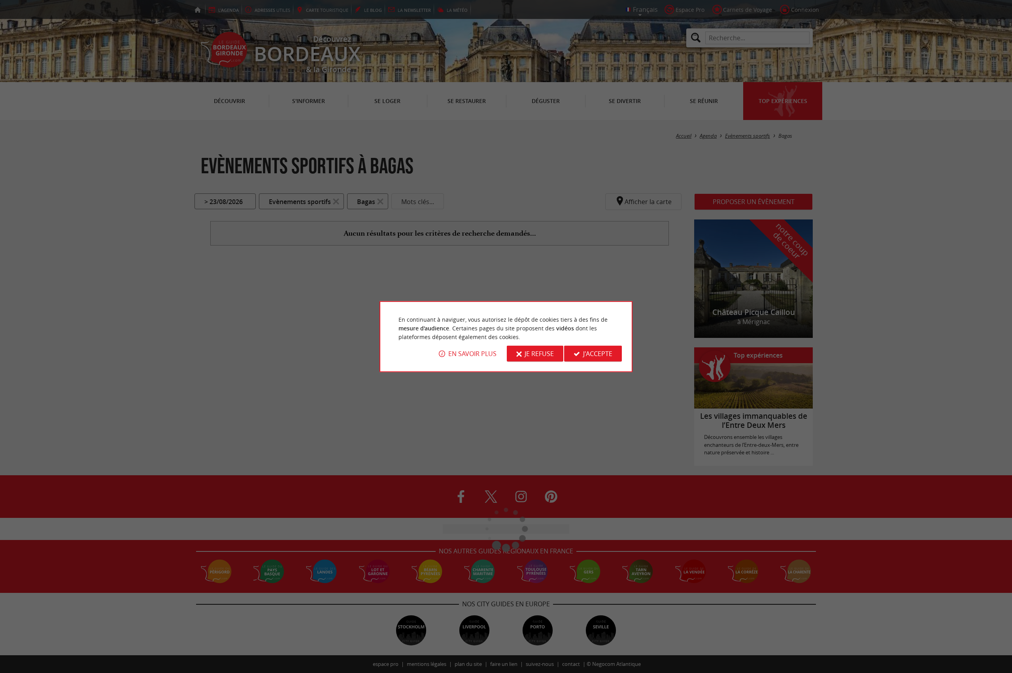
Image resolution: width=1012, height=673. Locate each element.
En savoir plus (472, 353)
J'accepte (597, 353)
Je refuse (539, 353)
